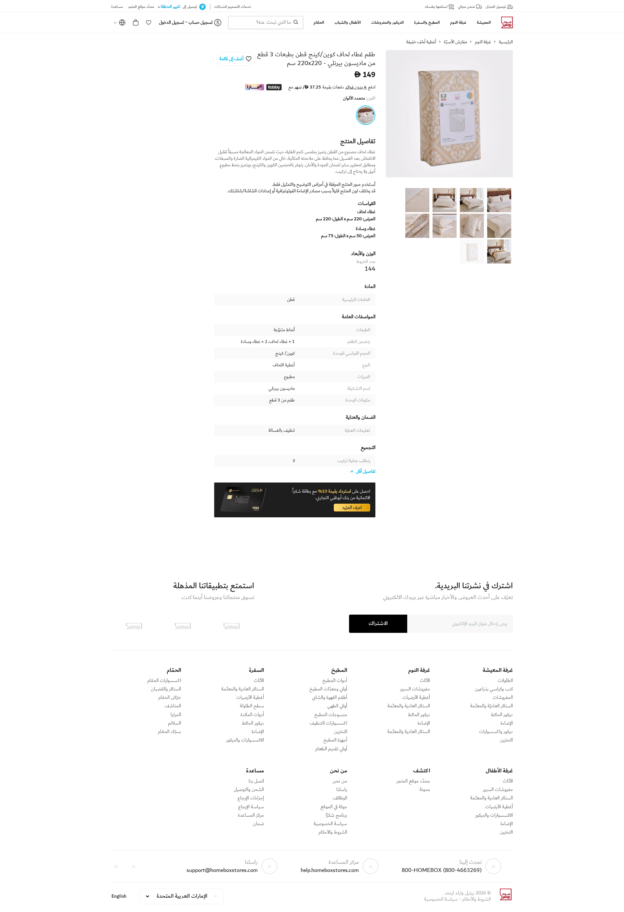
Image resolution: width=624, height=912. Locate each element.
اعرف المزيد (352, 507)
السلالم (174, 723)
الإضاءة (506, 723)
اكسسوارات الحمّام (164, 681)
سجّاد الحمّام (169, 732)
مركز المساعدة (251, 815)
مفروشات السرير (415, 689)
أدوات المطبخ (334, 681)
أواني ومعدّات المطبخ (328, 689)
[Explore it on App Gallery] (134, 626)
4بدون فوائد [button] (356, 87)
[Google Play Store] (182, 626)
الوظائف (340, 798)
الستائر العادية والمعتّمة (408, 706)
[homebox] (504, 22)
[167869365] (365, 115)
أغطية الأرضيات (416, 697)
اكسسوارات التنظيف (328, 723)
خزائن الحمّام (169, 697)
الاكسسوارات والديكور (245, 740)
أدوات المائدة (252, 715)
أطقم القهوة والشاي (329, 697)
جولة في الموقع (333, 807)
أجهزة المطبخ (335, 740)
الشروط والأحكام (332, 832)
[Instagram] (116, 866)
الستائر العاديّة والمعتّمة (491, 706)
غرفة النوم (483, 42)
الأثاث (425, 681)
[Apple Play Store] (231, 626)
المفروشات (503, 697)
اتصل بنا (256, 781)
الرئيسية (506, 42)
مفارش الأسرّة (455, 42)
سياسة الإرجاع (251, 807)
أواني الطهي (337, 706)
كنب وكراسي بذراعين (494, 689)
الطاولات (505, 681)
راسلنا (341, 790)
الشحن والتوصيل (249, 790)
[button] (148, 22)
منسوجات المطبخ (330, 715)
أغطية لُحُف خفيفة (421, 42)
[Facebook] (133, 866)
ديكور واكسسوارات (496, 732)
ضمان (258, 824)
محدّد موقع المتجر (413, 781)
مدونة (425, 790)
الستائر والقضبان (166, 689)
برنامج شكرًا (336, 815)
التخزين (506, 740)
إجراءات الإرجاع (251, 798)
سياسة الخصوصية (330, 824)
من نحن (339, 781)
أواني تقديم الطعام (331, 749)
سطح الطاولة (252, 706)
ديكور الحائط (502, 715)
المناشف (173, 706)
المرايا (176, 715)
